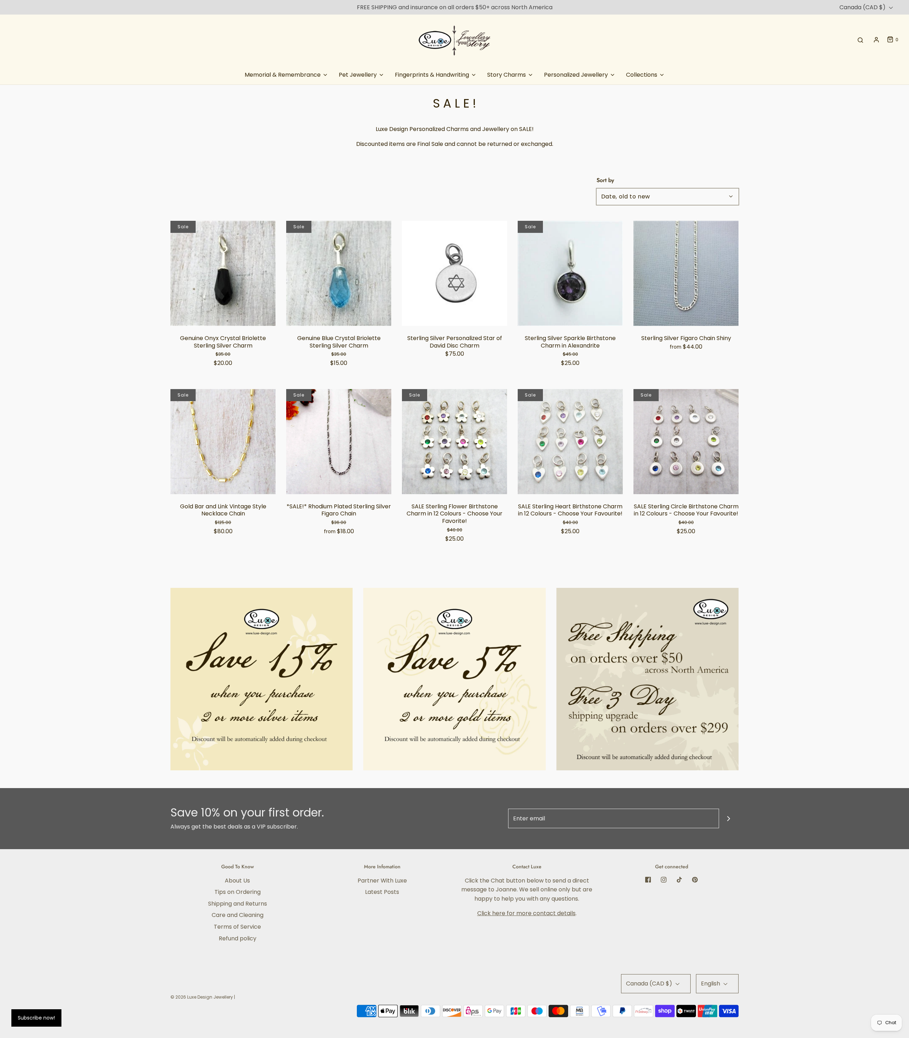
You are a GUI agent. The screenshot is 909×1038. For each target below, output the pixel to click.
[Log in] (876, 40)
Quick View (223, 312)
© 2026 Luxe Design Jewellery (201, 997)
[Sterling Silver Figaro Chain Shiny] (686, 273)
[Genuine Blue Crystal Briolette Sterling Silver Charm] (338, 273)
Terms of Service (237, 927)
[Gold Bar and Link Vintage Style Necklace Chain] (223, 441)
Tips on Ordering (237, 892)
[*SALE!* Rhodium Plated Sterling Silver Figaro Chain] (338, 441)
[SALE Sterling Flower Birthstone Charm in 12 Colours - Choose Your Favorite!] (454, 441)
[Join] (729, 818)
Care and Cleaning (237, 915)
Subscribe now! (36, 1017)
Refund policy (237, 938)
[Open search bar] (860, 40)
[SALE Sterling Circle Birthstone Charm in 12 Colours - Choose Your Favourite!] (686, 441)
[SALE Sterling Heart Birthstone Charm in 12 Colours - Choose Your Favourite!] (570, 441)
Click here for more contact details (526, 913)
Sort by (605, 180)
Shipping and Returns (237, 904)
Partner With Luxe (382, 880)
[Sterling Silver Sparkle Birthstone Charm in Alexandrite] (570, 273)
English (711, 983)
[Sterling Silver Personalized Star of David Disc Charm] (454, 273)
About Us (237, 880)
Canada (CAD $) (863, 7)
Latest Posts (382, 892)
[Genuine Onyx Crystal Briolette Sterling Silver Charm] (223, 273)
